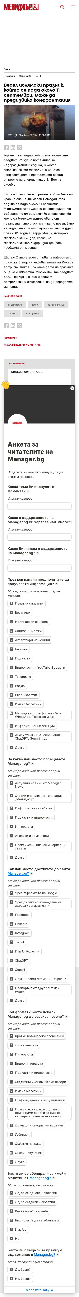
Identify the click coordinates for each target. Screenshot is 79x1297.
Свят (7, 69)
